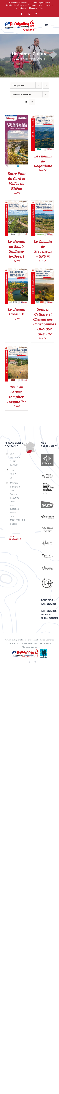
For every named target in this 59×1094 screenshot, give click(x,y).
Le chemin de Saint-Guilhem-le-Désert (16, 248)
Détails (16, 145)
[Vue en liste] (32, 102)
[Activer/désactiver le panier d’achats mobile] (46, 25)
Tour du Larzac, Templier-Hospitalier (16, 394)
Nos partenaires (36, 8)
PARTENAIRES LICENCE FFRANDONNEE (49, 614)
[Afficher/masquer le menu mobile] (52, 25)
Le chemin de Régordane (43, 161)
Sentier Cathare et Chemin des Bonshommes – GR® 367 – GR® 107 (44, 321)
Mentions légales (29, 647)
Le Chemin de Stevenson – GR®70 (43, 248)
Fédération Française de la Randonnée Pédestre (30, 643)
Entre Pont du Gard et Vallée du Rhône (16, 181)
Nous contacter (44, 5)
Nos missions (21, 8)
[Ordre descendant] (46, 85)
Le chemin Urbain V (16, 311)
